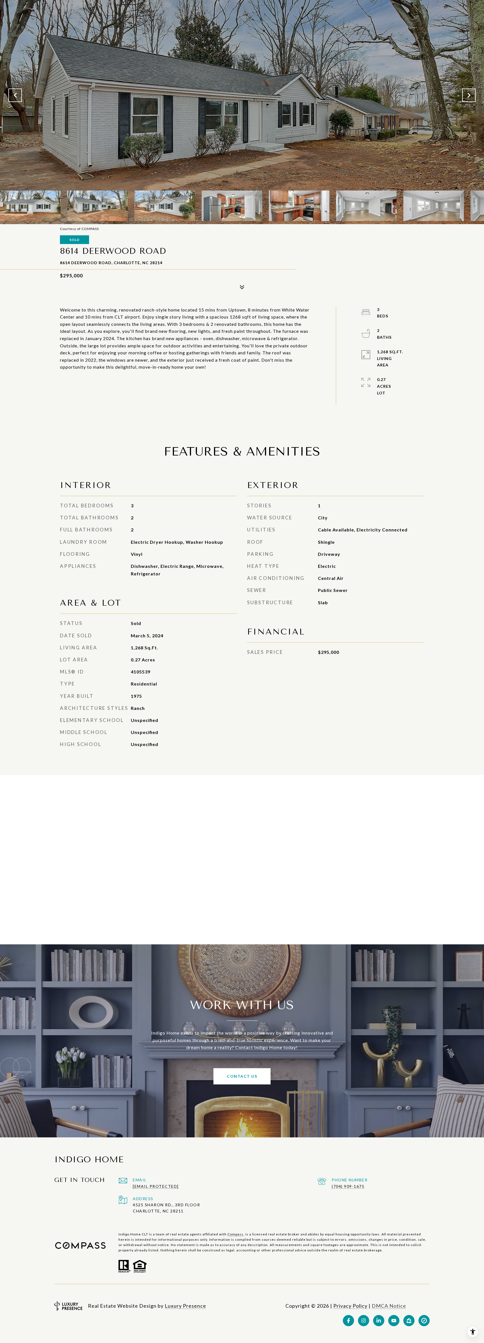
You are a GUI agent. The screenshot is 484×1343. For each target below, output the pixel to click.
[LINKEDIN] (378, 1320)
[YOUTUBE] (393, 1320)
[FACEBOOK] (348, 1320)
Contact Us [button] (242, 1076)
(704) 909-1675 (348, 1186)
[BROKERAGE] (424, 1320)
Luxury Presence (185, 1306)
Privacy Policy (350, 1306)
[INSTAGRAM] (363, 1320)
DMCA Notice (389, 1306)
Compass (235, 1234)
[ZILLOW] (409, 1320)
